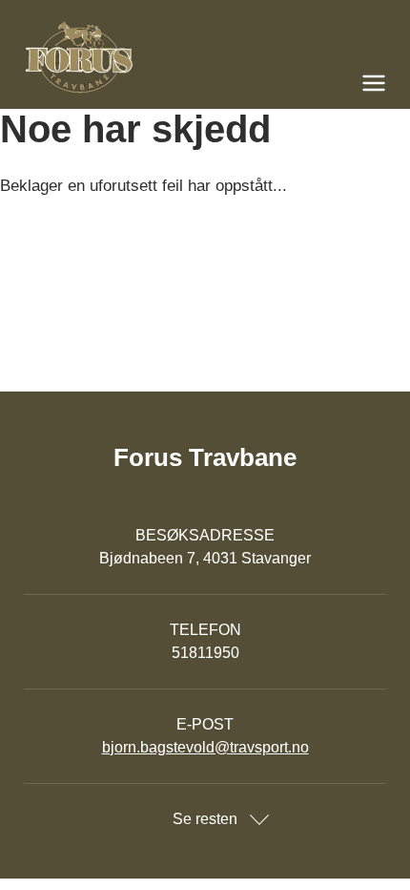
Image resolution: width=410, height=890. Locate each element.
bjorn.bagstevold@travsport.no (205, 747)
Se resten (205, 819)
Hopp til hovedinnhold (71, 12)
